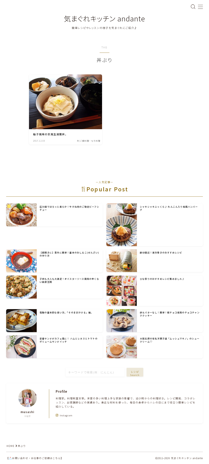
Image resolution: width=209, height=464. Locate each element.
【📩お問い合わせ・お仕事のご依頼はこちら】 (34, 458)
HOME (10, 445)
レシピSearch (135, 373)
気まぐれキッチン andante (104, 18)
